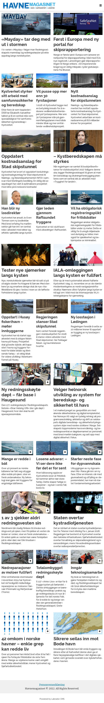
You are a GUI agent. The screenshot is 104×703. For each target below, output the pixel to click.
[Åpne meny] (101, 5)
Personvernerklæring (52, 684)
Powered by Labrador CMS (52, 699)
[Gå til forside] (48, 5)
